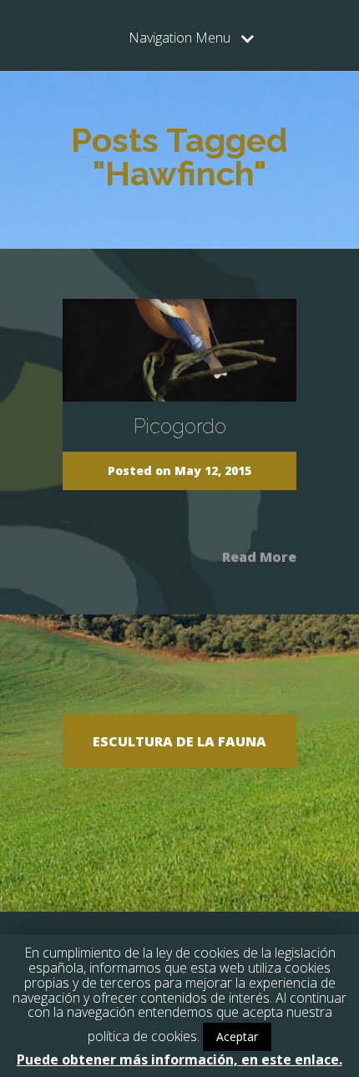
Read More (259, 556)
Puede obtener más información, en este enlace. (179, 1059)
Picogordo (180, 426)
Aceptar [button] (237, 1036)
